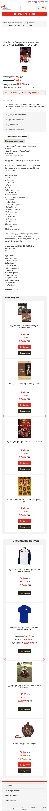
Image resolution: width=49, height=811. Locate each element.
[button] (2, 415)
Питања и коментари (14, 141)
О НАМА (8, 785)
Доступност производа (17, 114)
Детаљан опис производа (16, 136)
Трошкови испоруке (16, 119)
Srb (31, 1)
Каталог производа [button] (26, 13)
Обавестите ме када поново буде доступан (22, 92)
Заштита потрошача (16, 129)
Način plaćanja (10, 800)
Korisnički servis (11, 795)
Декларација (13, 124)
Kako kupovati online (13, 790)
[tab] (24, 114)
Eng (38, 1)
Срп (45, 1)
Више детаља (25, 353)
